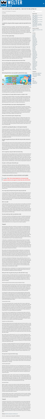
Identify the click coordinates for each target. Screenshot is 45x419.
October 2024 (34, 56)
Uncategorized (14, 11)
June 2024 (33, 60)
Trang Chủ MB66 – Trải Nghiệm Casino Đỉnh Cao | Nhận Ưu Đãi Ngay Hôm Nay (37, 25)
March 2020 (34, 68)
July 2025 (33, 46)
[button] (44, 3)
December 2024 (34, 54)
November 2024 (34, 55)
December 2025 (34, 41)
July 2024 (33, 59)
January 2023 (34, 66)
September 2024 (34, 57)
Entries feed (34, 81)
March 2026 (34, 37)
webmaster (9, 11)
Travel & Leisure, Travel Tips (36, 75)
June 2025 (33, 47)
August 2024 (34, 58)
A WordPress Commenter (36, 29)
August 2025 (34, 45)
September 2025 (34, 44)
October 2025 (34, 43)
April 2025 (33, 49)
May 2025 (33, 48)
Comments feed (34, 82)
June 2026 (33, 34)
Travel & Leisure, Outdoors (36, 74)
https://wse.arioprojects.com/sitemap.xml (11, 413)
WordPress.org (34, 83)
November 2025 (34, 42)
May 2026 (33, 35)
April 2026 (33, 36)
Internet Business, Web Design (36, 73)
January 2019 (34, 69)
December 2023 (34, 61)
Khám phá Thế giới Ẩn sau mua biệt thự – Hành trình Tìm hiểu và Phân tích (19, 9)
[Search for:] (37, 11)
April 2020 (33, 67)
